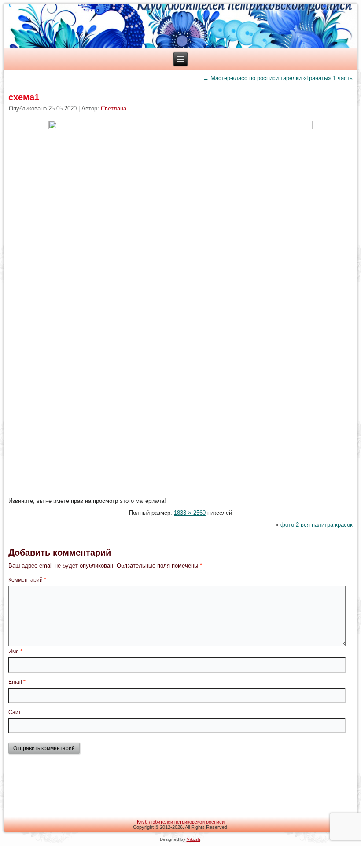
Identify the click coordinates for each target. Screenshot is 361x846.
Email (17, 682)
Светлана (113, 108)
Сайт (14, 712)
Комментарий (27, 580)
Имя (15, 651)
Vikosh (193, 839)
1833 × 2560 (190, 512)
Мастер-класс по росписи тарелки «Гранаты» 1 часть (278, 78)
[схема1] (180, 127)
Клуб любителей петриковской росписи (181, 821)
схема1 (23, 97)
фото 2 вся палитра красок (316, 524)
